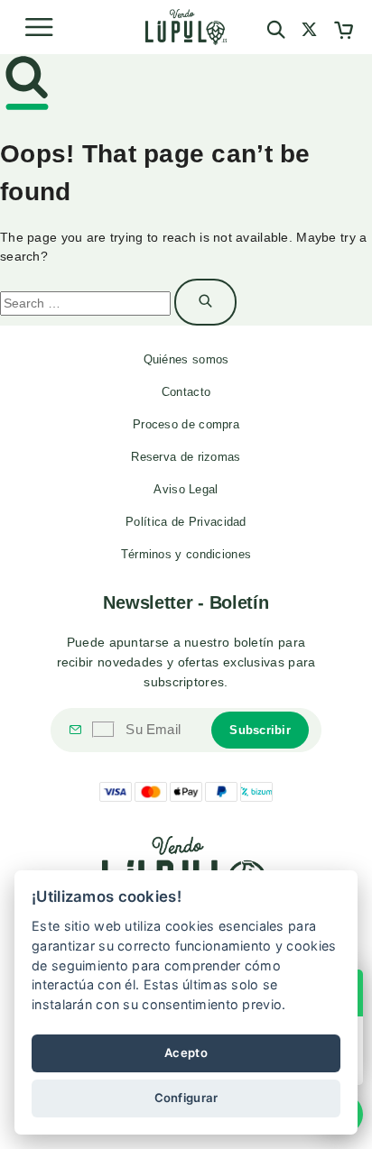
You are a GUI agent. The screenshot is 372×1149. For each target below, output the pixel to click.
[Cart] (343, 32)
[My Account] (309, 32)
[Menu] (39, 27)
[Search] (275, 29)
